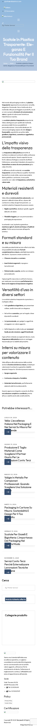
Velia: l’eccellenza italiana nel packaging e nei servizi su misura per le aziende (18, 425)
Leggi (7, 432)
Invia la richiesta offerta (16, 599)
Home (5, 63)
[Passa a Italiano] (7, 7)
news (12, 63)
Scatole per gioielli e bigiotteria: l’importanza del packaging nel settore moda (18, 539)
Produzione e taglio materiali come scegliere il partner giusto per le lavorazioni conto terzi (17, 454)
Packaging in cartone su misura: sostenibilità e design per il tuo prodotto (18, 512)
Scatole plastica (10, 636)
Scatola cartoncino (11, 631)
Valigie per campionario (13, 641)
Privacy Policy (8, 700)
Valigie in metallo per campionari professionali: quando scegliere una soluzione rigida (17, 484)
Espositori (8, 621)
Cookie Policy (8, 703)
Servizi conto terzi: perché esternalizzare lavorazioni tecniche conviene (16, 566)
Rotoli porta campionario (13, 626)
